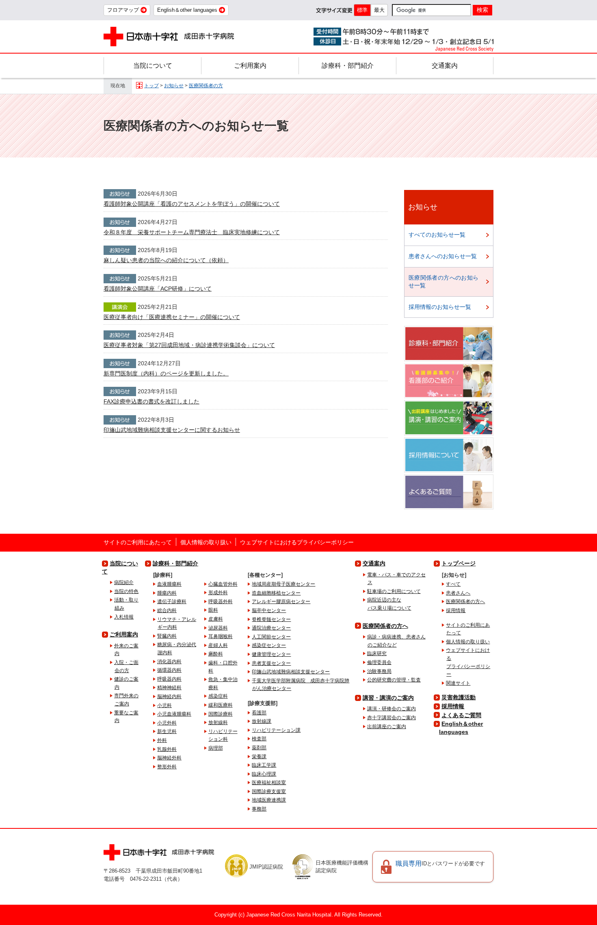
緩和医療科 (220, 705)
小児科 (164, 705)
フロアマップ (123, 10)
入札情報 (124, 617)
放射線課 (261, 721)
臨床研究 (377, 653)
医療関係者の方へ (385, 626)
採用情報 (455, 610)
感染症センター (269, 645)
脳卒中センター (269, 610)
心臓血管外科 (223, 584)
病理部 (215, 748)
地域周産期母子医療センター (283, 584)
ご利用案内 (250, 65)
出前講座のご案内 (386, 726)
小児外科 (167, 723)
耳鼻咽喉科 (220, 636)
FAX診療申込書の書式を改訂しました (151, 401)
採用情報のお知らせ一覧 (440, 307)
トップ (151, 85)
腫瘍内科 (167, 593)
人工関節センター (271, 637)
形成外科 (218, 592)
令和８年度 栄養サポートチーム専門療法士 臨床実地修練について (192, 232)
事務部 (259, 809)
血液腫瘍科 (169, 584)
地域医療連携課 (269, 800)
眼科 (213, 610)
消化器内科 (169, 661)
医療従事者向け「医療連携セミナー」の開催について (172, 317)
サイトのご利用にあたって (138, 542)
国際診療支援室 (269, 791)
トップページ (458, 563)
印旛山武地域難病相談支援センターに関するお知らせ (172, 430)
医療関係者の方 (206, 85)
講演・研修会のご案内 (391, 709)
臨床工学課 (264, 765)
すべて (453, 584)
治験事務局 (379, 671)
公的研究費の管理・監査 (394, 680)
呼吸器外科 (220, 601)
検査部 (259, 739)
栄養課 (259, 756)
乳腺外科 (167, 749)
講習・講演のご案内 (388, 697)
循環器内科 (169, 670)
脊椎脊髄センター (271, 619)
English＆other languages (187, 10)
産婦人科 (218, 645)
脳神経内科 (169, 696)
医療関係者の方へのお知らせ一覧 (443, 281)
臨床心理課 (264, 774)
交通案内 (445, 65)
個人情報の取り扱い (205, 542)
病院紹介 (124, 582)
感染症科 (218, 696)
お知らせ (174, 85)
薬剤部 (259, 747)
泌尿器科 (218, 628)
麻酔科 (215, 654)
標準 (362, 10)
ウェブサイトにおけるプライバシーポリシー (297, 542)
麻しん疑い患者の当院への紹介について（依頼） (166, 260)
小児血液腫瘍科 (174, 714)
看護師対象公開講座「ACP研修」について (158, 288)
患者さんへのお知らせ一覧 (443, 256)
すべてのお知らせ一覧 (437, 234)
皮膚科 (215, 619)
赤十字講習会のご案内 (391, 717)
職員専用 (440, 863)
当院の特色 (126, 591)
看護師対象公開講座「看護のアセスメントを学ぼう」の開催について (192, 204)
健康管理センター (271, 654)
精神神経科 (169, 687)
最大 (379, 10)
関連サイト (458, 683)
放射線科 (218, 722)
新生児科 (167, 731)
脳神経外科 (169, 758)
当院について (152, 65)
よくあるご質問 (461, 715)
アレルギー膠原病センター (281, 601)
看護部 (259, 713)
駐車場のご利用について (394, 591)
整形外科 (167, 767)
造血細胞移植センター (276, 593)
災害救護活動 (458, 697)
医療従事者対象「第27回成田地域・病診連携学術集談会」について (189, 345)
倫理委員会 (379, 662)
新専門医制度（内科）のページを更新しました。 (166, 373)
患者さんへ (458, 593)
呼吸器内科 (169, 679)
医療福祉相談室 (269, 782)
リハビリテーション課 (276, 730)
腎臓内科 (167, 636)
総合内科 (167, 610)
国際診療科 (220, 714)
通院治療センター (271, 628)
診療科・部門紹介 (348, 65)
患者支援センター (271, 663)
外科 (162, 740)
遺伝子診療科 (171, 601)
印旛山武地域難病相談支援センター (291, 672)
